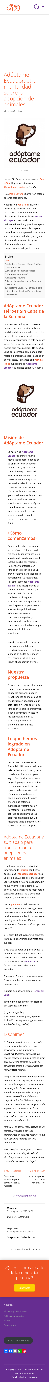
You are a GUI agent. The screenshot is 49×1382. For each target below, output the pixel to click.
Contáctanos (10, 1325)
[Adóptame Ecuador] (24, 143)
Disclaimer (12, 294)
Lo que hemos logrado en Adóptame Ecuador (24, 283)
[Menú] (43, 7)
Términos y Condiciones (15, 1311)
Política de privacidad (14, 1315)
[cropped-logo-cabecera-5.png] (13, 7)
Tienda (7, 1320)
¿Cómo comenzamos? (17, 274)
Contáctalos (30, 961)
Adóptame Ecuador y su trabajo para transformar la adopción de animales (24, 289)
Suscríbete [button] (24, 1287)
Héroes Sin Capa (14, 111)
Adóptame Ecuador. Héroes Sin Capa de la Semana (24, 266)
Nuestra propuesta (16, 277)
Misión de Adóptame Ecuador (21, 270)
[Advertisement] (24, 40)
